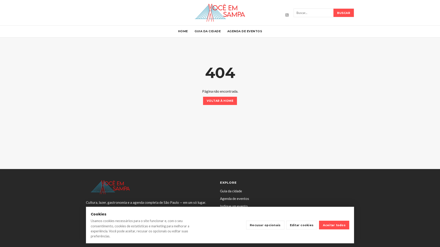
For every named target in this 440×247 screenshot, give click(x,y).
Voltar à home (220, 101)
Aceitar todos (334, 225)
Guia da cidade (208, 31)
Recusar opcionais (265, 225)
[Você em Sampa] (220, 12)
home (183, 31)
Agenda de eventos (244, 31)
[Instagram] (286, 14)
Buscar (343, 13)
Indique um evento (234, 206)
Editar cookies (302, 225)
